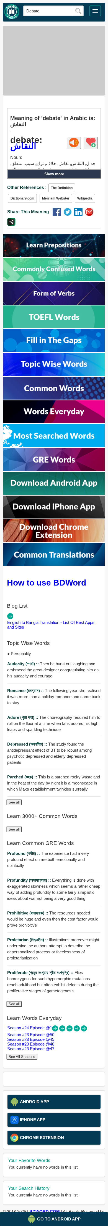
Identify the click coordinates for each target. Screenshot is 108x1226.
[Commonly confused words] (54, 279)
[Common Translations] (54, 564)
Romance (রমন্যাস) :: (26, 690)
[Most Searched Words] (54, 445)
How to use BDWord (46, 582)
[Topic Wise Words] (54, 374)
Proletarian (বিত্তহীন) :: (28, 939)
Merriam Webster (56, 198)
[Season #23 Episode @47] (84, 1030)
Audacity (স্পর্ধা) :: (23, 663)
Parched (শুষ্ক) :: (22, 777)
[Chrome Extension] (54, 540)
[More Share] (11, 224)
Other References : (27, 187)
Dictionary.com (22, 198)
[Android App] (54, 493)
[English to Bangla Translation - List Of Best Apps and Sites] (10, 617)
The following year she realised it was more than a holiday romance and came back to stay (54, 696)
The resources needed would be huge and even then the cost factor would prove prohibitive (52, 919)
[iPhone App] (54, 517)
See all (14, 802)
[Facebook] (58, 214)
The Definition (62, 188)
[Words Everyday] (54, 421)
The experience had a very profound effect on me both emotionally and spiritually (48, 859)
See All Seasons (22, 1057)
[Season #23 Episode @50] (62, 1030)
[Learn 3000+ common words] (54, 398)
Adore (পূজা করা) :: (23, 717)
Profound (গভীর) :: (24, 853)
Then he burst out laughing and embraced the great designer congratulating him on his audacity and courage (53, 669)
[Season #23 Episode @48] (77, 1030)
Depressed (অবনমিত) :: (27, 744)
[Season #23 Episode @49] (70, 1030)
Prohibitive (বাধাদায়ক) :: (28, 913)
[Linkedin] (79, 214)
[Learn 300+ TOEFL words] (54, 327)
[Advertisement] (54, 60)
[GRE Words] (54, 469)
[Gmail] (90, 214)
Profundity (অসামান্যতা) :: (29, 880)
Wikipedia (84, 198)
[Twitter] (68, 214)
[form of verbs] (54, 303)
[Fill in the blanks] (54, 350)
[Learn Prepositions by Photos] (54, 255)
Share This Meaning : (29, 211)
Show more (54, 174)
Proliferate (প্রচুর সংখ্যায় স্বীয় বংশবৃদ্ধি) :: (40, 972)
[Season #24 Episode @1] (55, 1030)
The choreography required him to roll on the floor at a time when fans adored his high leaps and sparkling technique (53, 723)
